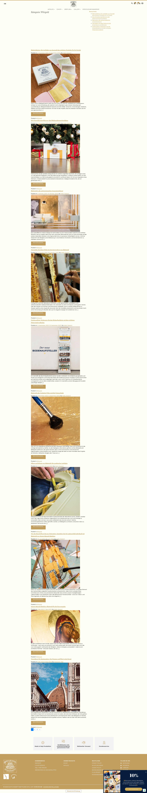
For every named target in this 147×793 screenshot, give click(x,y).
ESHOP (65, 763)
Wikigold (39, 118)
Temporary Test (58, 661)
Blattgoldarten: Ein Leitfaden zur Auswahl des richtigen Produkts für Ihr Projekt (56, 50)
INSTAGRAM (126, 763)
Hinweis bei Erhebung (73, 791)
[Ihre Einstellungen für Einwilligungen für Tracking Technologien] (144, 790)
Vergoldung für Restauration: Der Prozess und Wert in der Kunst (51, 659)
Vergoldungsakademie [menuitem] (90, 9)
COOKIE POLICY (96, 767)
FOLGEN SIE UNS (125, 761)
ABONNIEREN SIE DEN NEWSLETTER (45, 770)
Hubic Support (66, 53)
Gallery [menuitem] (77, 9)
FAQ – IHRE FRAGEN (41, 767)
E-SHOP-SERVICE (40, 765)
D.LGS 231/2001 (96, 772)
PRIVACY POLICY (97, 763)
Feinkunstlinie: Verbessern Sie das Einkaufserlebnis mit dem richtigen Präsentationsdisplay (101, 28)
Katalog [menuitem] (51, 9)
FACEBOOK (125, 765)
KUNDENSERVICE (40, 761)
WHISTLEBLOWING (97, 765)
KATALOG (66, 765)
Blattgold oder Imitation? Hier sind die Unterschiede (47, 393)
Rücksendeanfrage (98, 774)
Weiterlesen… (38, 113)
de (5, 4)
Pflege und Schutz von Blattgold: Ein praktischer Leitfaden (49, 463)
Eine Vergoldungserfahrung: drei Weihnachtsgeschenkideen (49, 120)
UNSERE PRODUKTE (69, 761)
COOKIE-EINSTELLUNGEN (51, 787)
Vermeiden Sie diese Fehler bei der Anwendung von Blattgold (50, 250)
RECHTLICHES (96, 761)
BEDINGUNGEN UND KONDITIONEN (102, 770)
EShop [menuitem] (59, 9)
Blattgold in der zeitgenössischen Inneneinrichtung (47, 191)
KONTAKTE (38, 763)
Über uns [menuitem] (67, 9)
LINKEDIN (125, 767)
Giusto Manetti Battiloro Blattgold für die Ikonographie (48, 606)
